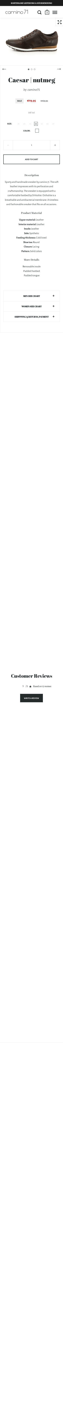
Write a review (31, 698)
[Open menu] (54, 12)
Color (26, 131)
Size (9, 124)
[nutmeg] (37, 131)
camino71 (33, 89)
